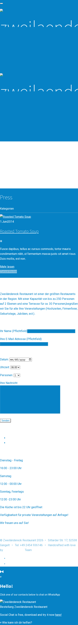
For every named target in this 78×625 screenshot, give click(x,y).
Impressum (15, 564)
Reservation (17, 160)
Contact (14, 172)
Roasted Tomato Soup (19, 231)
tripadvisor (14, 443)
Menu (11, 166)
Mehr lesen (7, 266)
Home (11, 155)
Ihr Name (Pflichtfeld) (13, 331)
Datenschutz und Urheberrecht (31, 558)
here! (58, 615)
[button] (39, 604)
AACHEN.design (14, 550)
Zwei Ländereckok (19, 438)
